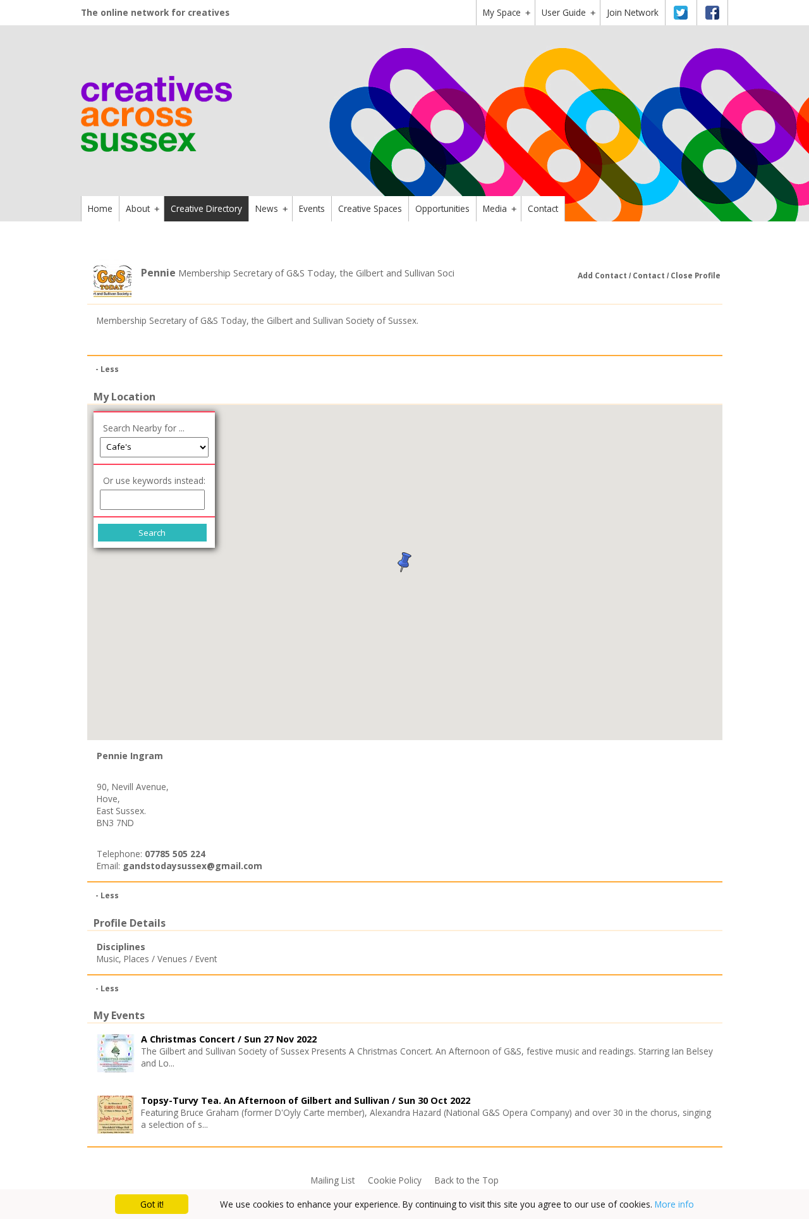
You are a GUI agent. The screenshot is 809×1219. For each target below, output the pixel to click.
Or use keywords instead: (154, 480)
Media (499, 208)
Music (108, 959)
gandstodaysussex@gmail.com (192, 866)
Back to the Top (467, 1180)
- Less (107, 369)
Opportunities (442, 208)
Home (100, 208)
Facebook (712, 12)
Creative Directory (206, 208)
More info (674, 1204)
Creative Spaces (370, 208)
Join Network (633, 12)
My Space (506, 12)
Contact (543, 208)
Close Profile (696, 275)
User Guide (568, 12)
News (271, 208)
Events (312, 208)
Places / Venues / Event (170, 959)
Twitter (680, 12)
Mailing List (333, 1180)
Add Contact (602, 275)
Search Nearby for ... (144, 428)
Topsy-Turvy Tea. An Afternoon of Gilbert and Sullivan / (305, 1100)
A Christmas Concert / (229, 1039)
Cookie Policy (395, 1180)
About (142, 208)
